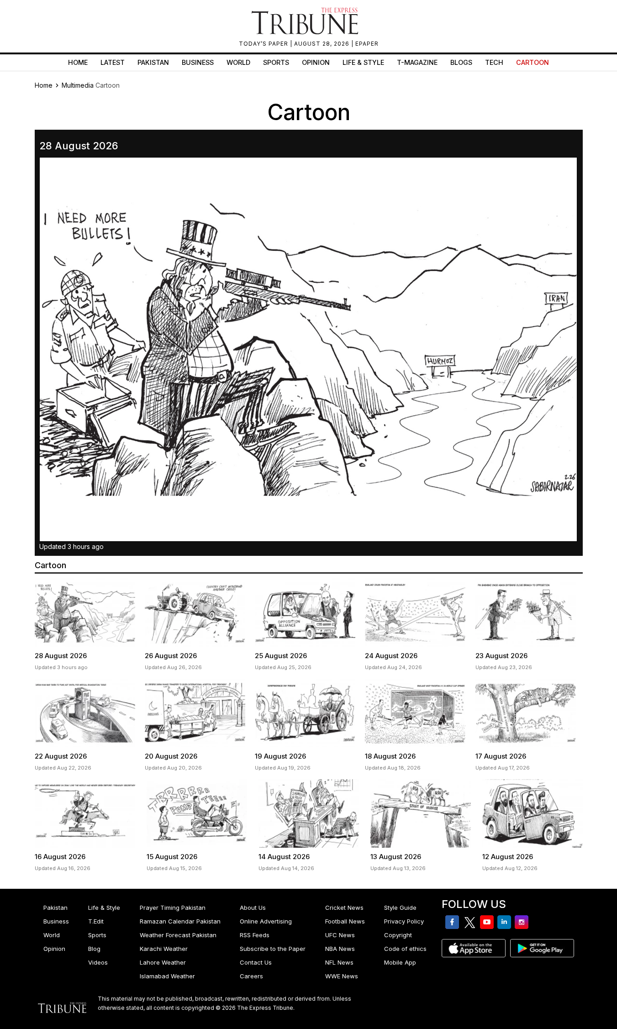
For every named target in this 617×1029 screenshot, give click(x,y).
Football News (345, 921)
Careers (251, 976)
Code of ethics (405, 948)
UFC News (340, 935)
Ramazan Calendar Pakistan (180, 921)
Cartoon (532, 62)
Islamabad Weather (167, 976)
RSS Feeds (254, 935)
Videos (98, 962)
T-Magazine (417, 62)
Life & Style (363, 62)
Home (78, 62)
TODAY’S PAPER (264, 43)
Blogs (461, 62)
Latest (112, 62)
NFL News (339, 962)
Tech (494, 62)
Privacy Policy (404, 921)
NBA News (340, 948)
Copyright (398, 935)
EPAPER (367, 43)
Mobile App (400, 962)
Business (198, 62)
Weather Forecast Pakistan (178, 935)
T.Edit (96, 921)
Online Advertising (266, 921)
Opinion (316, 62)
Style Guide (400, 907)
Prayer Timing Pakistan (173, 907)
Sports (276, 62)
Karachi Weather (164, 948)
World (238, 62)
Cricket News (344, 907)
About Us (253, 907)
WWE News (341, 976)
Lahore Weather (163, 962)
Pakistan (153, 62)
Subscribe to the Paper (273, 948)
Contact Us (256, 962)
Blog (94, 948)
